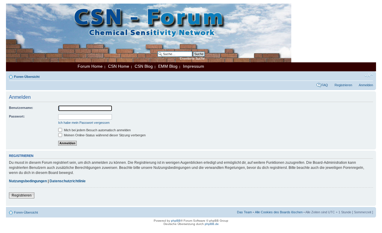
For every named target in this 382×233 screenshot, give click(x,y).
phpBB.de (212, 224)
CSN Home (118, 66)
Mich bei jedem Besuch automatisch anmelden (97, 130)
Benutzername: (21, 107)
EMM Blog (168, 66)
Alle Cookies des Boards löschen (279, 212)
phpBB (176, 220)
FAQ (324, 85)
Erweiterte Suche (192, 58)
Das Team (244, 212)
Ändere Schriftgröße (368, 75)
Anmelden (366, 85)
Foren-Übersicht (27, 76)
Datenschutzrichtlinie (68, 181)
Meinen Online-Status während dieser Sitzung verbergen (104, 135)
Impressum (193, 66)
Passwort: (17, 116)
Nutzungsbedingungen (28, 181)
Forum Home (90, 66)
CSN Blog (144, 66)
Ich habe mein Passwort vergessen (84, 122)
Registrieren (343, 85)
